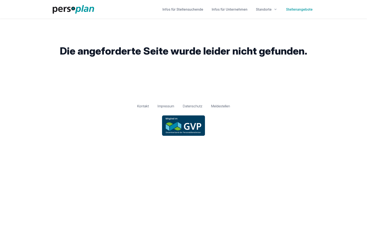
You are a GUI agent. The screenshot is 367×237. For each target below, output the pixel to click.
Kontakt (143, 106)
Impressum (165, 106)
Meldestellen (220, 106)
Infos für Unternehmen (229, 9)
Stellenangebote (299, 9)
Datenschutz (192, 106)
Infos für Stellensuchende (182, 9)
